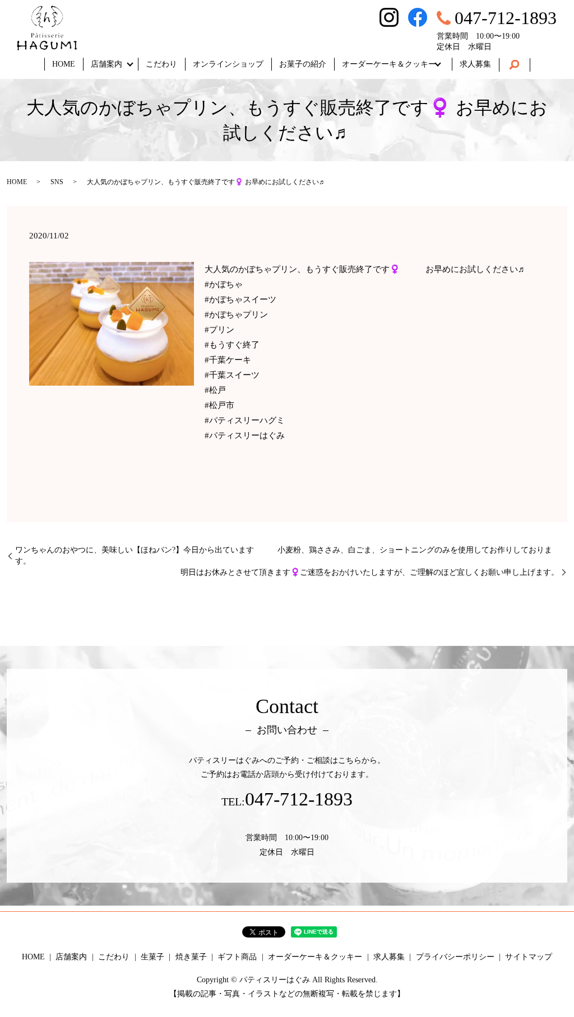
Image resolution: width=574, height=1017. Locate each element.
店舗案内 (106, 64)
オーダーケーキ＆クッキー (389, 64)
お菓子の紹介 (302, 64)
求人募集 (475, 64)
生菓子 (152, 957)
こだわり (161, 64)
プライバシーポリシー (455, 957)
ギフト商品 (237, 957)
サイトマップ (528, 957)
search (514, 65)
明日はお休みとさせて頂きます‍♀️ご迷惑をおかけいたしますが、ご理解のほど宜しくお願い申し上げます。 (369, 572)
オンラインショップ (228, 64)
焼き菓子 (191, 957)
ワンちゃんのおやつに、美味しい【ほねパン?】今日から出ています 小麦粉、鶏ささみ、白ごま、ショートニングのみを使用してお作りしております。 (283, 555)
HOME (63, 64)
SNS (56, 182)
